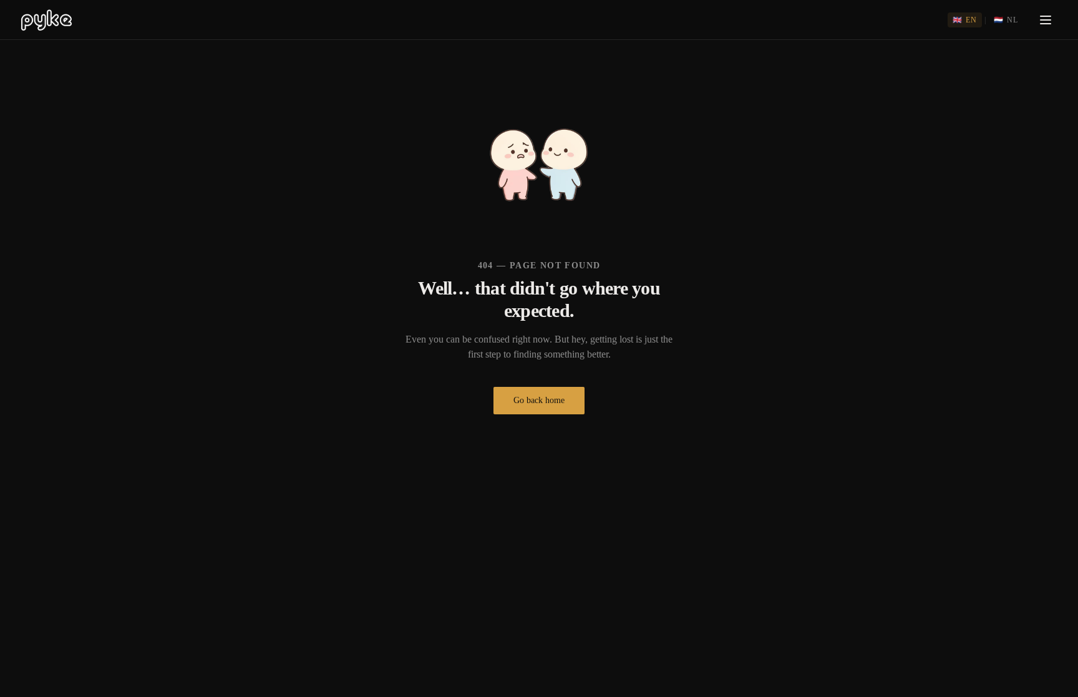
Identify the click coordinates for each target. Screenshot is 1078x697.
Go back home (539, 400)
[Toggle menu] (1045, 19)
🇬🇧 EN (965, 20)
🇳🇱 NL (1006, 20)
